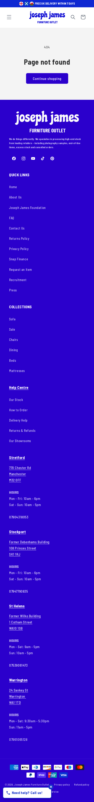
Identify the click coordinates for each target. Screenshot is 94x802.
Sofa (12, 319)
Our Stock (16, 400)
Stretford (17, 457)
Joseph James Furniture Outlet (31, 784)
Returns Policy (19, 238)
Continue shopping (47, 79)
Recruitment (18, 280)
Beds (12, 360)
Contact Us (17, 228)
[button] (9, 17)
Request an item (20, 270)
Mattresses (17, 371)
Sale (12, 329)
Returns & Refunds (22, 431)
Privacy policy (62, 784)
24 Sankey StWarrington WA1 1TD (18, 696)
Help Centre (19, 387)
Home (13, 187)
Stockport (17, 531)
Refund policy (81, 784)
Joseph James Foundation (27, 208)
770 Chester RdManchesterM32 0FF (20, 474)
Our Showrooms (20, 441)
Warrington (18, 680)
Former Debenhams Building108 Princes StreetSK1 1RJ (29, 548)
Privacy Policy (19, 249)
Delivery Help (18, 420)
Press (13, 290)
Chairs (13, 340)
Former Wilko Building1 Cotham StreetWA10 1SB (25, 622)
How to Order (18, 410)
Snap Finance (18, 259)
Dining (13, 350)
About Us (15, 197)
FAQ (11, 218)
